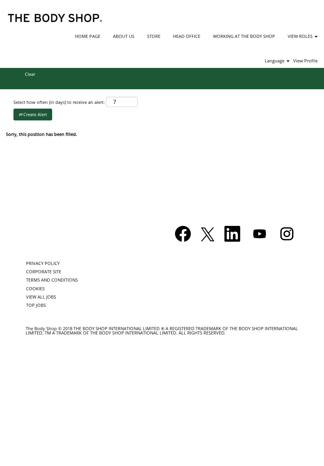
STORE (153, 36)
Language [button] (275, 60)
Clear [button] (30, 74)
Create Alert (34, 114)
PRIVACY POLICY (43, 263)
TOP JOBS (36, 305)
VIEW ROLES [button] (301, 36)
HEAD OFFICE (186, 36)
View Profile (305, 60)
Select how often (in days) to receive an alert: (59, 102)
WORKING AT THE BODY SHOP (244, 36)
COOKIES (35, 288)
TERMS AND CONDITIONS (52, 279)
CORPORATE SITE (43, 271)
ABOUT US (123, 36)
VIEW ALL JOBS (41, 296)
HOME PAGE (87, 36)
